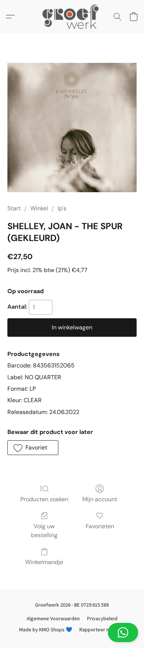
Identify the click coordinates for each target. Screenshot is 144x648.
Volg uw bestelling (44, 530)
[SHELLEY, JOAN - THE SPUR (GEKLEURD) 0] (72, 127)
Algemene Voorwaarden (53, 618)
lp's (62, 208)
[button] (72, 632)
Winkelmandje (44, 562)
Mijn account (99, 499)
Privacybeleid (102, 618)
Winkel (39, 208)
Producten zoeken (44, 499)
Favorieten (100, 526)
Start (14, 208)
